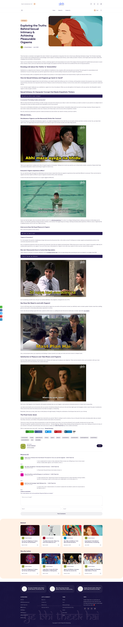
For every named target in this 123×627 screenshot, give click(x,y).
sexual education (74, 437)
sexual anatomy (65, 437)
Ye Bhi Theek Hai (23, 604)
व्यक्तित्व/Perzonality (24, 615)
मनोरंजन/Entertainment (24, 602)
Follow (99, 445)
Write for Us (44, 604)
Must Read (65, 612)
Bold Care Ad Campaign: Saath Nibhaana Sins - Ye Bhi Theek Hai (40, 483)
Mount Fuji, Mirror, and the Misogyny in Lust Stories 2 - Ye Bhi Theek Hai (41, 474)
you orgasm (86, 310)
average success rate (52, 252)
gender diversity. (39, 437)
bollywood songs (66, 604)
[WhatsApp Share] (1, 307)
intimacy (46, 437)
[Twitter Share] (1, 313)
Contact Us (67, 10)
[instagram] (94, 4)
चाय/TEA (22, 599)
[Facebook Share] (1, 310)
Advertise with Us (45, 607)
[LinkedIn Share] (1, 319)
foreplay (31, 437)
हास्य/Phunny (22, 617)
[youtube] (97, 4)
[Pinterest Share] (1, 316)
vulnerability (38, 439)
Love (63, 602)
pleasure (58, 437)
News (64, 615)
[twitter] (101, 4)
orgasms (52, 437)
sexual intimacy (94, 437)
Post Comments (61, 513)
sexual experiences (84, 437)
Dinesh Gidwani (28, 47)
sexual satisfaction (25, 439)
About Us (60, 10)
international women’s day (68, 607)
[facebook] (91, 4)
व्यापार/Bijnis (22, 610)
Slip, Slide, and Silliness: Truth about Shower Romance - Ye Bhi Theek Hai (42, 466)
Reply (21, 464)
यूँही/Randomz (23, 607)
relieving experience (56, 220)
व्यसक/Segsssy (23, 20)
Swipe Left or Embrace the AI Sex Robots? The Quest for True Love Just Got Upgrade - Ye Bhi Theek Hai (49, 457)
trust (32, 439)
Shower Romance (49, 428)
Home (54, 10)
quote (64, 610)
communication (24, 437)
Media (64, 599)
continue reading (30, 447)
